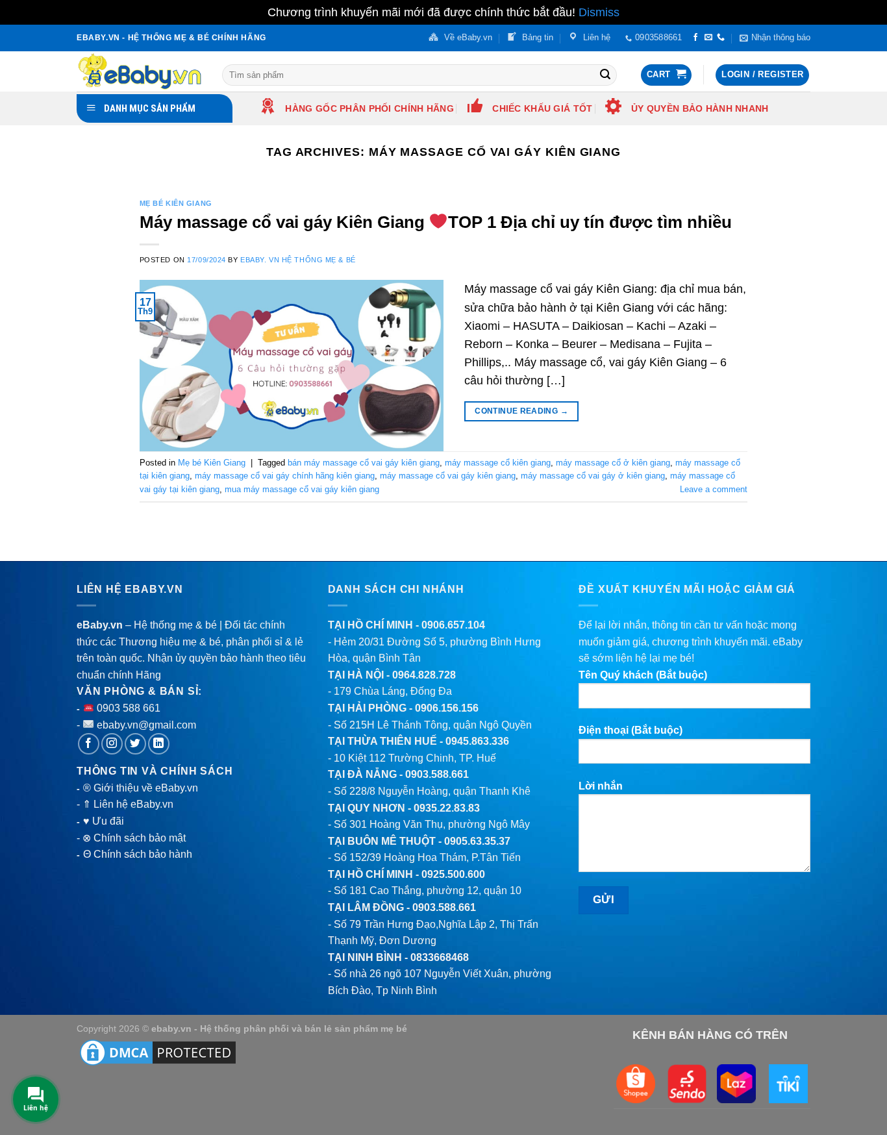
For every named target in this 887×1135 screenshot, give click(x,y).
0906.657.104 (453, 624)
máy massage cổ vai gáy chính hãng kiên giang (285, 475)
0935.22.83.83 (447, 808)
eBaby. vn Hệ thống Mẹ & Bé (298, 260)
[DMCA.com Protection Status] (158, 1051)
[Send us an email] (708, 37)
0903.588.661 (437, 774)
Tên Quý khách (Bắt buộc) (643, 674)
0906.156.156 (447, 708)
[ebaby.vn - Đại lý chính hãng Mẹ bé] (140, 71)
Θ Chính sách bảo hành (137, 854)
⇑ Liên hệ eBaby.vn (127, 804)
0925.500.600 (453, 874)
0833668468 (439, 957)
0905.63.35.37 (477, 841)
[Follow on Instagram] (112, 744)
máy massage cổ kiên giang (498, 463)
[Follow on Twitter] (135, 744)
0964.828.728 (424, 674)
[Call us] (721, 37)
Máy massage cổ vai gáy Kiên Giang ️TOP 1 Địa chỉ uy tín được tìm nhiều (436, 222)
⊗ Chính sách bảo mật (134, 837)
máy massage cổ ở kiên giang (613, 463)
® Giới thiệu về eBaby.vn (140, 787)
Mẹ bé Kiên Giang (176, 203)
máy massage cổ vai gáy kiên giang (448, 475)
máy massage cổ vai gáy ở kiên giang (593, 475)
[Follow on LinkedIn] (158, 744)
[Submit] (605, 75)
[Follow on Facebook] (695, 37)
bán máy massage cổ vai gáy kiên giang (364, 463)
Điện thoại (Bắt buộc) (630, 730)
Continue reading (521, 411)
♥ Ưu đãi (103, 821)
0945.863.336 (477, 741)
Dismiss (599, 12)
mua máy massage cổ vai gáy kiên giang (302, 489)
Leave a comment (713, 489)
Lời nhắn (601, 786)
